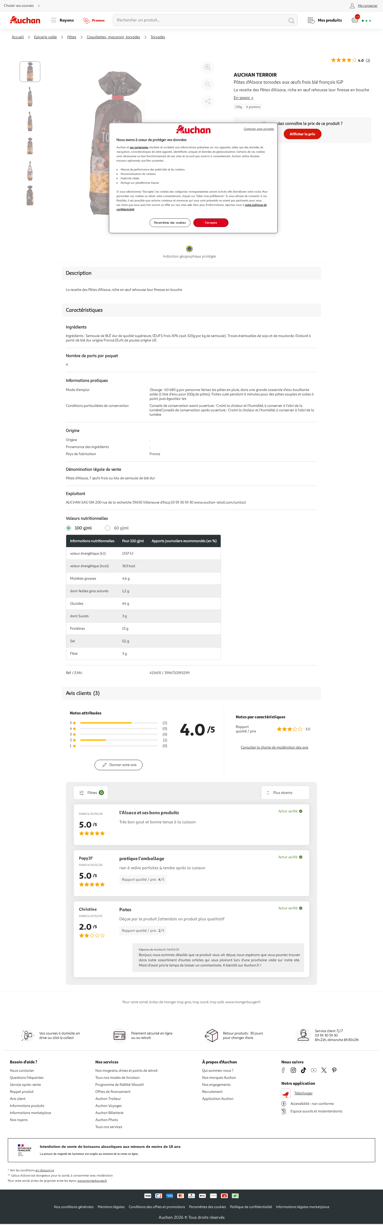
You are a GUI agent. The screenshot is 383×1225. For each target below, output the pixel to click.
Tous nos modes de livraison (117, 1077)
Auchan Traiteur (108, 1099)
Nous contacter (22, 1070)
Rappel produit (22, 1091)
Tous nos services (108, 1127)
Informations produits (27, 1106)
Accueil (18, 37)
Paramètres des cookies (170, 222)
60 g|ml (121, 528)
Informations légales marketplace (302, 1207)
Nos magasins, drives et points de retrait (126, 1070)
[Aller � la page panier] (361, 20)
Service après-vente (25, 1084)
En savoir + (244, 97)
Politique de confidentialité (251, 1207)
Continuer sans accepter (259, 129)
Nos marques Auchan (219, 1077)
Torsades (158, 37)
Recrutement (212, 1091)
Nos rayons (19, 1120)
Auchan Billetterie (109, 1113)
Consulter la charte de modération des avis (274, 747)
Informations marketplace (30, 1113)
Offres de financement (113, 1091)
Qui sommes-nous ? (217, 1070)
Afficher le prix (302, 134)
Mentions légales (111, 1207)
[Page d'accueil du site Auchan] (27, 20)
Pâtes (71, 37)
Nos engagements (216, 1084)
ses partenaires (139, 147)
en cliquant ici (44, 1170)
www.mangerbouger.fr (92, 1181)
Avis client (18, 1099)
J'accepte (211, 222)
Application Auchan (217, 1099)
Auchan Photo (106, 1120)
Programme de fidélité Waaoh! (119, 1084)
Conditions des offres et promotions (157, 1207)
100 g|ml (83, 528)
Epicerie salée (45, 37)
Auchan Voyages (108, 1106)
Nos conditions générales (74, 1207)
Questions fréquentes (27, 1077)
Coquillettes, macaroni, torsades (113, 37)
